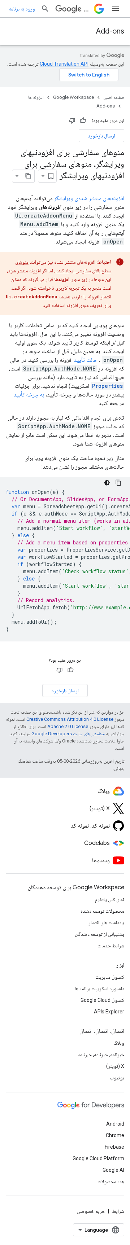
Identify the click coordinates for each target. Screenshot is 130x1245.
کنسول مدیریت (109, 977)
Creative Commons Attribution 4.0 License (69, 719)
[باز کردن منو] (115, 8)
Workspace (87, 9)
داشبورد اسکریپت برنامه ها (99, 988)
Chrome (115, 1135)
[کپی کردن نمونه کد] (118, 482)
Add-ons (110, 31)
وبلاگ (119, 1043)
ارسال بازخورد (101, 135)
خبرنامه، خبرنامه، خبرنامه (101, 1054)
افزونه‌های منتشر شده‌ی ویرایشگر (89, 198)
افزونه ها (36, 97)
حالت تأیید (86, 359)
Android (115, 1124)
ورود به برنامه (22, 9)
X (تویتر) (115, 1066)
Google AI (113, 1170)
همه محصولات (111, 1181)
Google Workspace (73, 97)
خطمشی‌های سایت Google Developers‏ (68, 733)
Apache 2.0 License (67, 726)
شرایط (118, 1211)
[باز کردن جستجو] (45, 8)
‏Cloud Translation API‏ (64, 64)
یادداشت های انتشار (106, 922)
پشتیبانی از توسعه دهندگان (99, 934)
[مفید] (83, 120)
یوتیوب (117, 1077)
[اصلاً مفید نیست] (72, 120)
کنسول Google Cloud (102, 1000)
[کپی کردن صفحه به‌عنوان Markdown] (28, 176)
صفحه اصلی (113, 97)
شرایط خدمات (111, 945)
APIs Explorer (109, 1011)
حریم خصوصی (91, 1211)
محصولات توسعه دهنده (102, 911)
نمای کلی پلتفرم (109, 899)
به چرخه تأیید (29, 394)
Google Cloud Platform (98, 1158)
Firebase (114, 1147)
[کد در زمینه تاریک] (107, 482)
